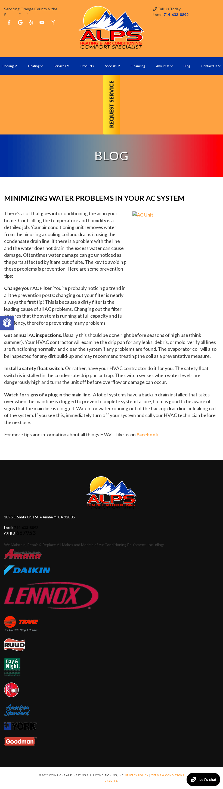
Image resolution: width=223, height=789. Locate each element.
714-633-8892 (175, 14)
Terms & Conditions (167, 775)
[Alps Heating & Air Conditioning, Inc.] (111, 27)
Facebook (147, 434)
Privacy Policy (136, 775)
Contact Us (209, 66)
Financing (138, 66)
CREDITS (111, 780)
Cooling (8, 66)
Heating (33, 66)
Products (87, 66)
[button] (7, 323)
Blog (187, 66)
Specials (111, 66)
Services (60, 66)
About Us (162, 66)
